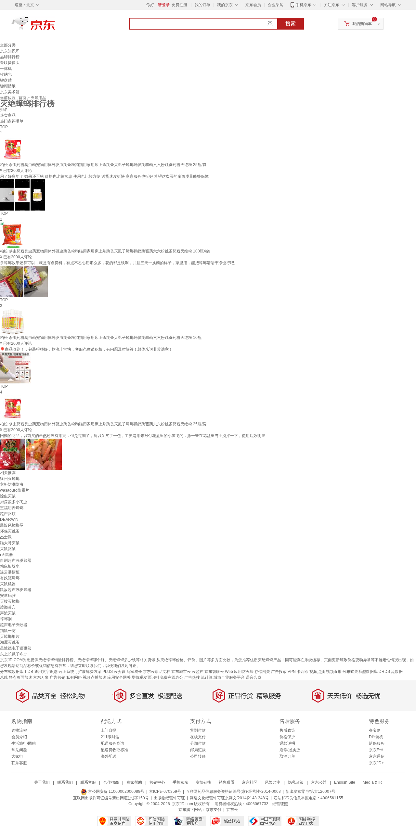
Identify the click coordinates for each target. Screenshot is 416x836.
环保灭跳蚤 (10, 531)
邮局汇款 (198, 750)
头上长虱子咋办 (13, 654)
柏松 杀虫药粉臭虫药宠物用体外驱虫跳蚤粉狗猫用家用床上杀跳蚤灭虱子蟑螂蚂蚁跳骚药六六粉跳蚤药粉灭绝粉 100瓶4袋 (105, 251)
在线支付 (198, 737)
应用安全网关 (119, 677)
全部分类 (8, 45)
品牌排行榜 (10, 57)
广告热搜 (192, 677)
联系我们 (65, 782)
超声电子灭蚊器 (13, 625)
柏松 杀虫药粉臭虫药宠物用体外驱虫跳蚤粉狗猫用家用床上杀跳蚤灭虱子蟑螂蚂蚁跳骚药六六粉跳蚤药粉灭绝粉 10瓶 (101, 337)
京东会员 (253, 5)
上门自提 (108, 730)
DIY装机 (376, 737)
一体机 (6, 68)
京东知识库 (10, 51)
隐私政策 (296, 782)
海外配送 (108, 756)
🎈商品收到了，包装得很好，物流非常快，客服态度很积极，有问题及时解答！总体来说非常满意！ (86, 349)
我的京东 (225, 5)
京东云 (232, 809)
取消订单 (287, 756)
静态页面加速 (20, 677)
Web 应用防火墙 (239, 671)
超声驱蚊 (8, 513)
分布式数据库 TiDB (16, 671)
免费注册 (179, 5)
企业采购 (275, 5)
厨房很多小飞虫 (13, 502)
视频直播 (334, 671)
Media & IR (372, 782)
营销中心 (157, 782)
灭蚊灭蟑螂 (10, 601)
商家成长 (134, 671)
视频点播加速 (94, 677)
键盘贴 (6, 80)
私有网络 (74, 677)
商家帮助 (134, 782)
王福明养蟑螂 (11, 508)
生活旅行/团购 (23, 743)
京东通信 (376, 756)
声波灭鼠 (8, 613)
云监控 (197, 671)
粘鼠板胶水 (10, 566)
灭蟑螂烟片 (10, 636)
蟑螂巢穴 (8, 607)
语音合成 (253, 677)
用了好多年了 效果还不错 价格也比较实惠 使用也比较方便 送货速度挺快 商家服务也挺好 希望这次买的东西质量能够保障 (104, 176)
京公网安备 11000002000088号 (115, 791)
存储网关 (262, 671)
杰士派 (6, 537)
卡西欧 (302, 671)
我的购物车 (362, 23)
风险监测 (272, 782)
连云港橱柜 (10, 572)
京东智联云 (214, 671)
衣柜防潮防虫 (11, 484)
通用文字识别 (46, 671)
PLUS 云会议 (113, 671)
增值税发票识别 (145, 677)
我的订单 (202, 5)
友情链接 (203, 782)
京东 (55, 26)
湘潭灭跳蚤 (10, 642)
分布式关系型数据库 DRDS (366, 671)
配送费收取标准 (114, 750)
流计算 (207, 677)
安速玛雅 (8, 595)
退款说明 (287, 743)
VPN (292, 671)
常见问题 (19, 750)
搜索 (290, 23)
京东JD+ (376, 763)
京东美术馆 (10, 92)
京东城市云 (181, 671)
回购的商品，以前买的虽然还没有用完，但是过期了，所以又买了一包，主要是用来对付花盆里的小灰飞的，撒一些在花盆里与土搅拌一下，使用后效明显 (132, 435)
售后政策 (287, 730)
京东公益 (319, 782)
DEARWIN (9, 519)
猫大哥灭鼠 (10, 543)
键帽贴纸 (8, 86)
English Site (344, 782)
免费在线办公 (171, 677)
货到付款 (198, 730)
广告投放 (279, 671)
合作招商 (111, 782)
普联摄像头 (10, 62)
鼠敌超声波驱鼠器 (15, 589)
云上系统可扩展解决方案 (79, 671)
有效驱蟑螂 (10, 578)
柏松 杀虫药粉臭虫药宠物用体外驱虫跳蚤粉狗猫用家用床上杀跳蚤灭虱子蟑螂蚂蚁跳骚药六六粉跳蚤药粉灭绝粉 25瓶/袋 (103, 164)
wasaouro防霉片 (14, 490)
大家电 (17, 756)
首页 (23, 98)
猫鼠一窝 (8, 630)
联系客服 (19, 763)
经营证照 (280, 804)
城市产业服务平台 (229, 677)
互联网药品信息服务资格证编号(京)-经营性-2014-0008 (233, 791)
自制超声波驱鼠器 (15, 560)
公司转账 (198, 756)
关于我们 (42, 782)
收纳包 (6, 74)
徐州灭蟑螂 (10, 478)
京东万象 (41, 677)
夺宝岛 (375, 730)
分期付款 (198, 743)
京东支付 (213, 809)
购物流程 (19, 730)
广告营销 (57, 677)
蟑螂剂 (6, 619)
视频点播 (317, 671)
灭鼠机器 (8, 584)
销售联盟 (226, 782)
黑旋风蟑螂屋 (11, 525)
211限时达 (110, 737)
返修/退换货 (290, 750)
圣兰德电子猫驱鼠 (15, 648)
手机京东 (303, 5)
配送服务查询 (112, 743)
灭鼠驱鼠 (8, 549)
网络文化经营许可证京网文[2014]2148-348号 (229, 798)
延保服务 (376, 743)
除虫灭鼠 (8, 496)
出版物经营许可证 (169, 798)
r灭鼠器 (6, 554)
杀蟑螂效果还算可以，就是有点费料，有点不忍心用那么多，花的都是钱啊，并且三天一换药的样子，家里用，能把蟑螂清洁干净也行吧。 (119, 263)
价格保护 (287, 737)
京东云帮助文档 (156, 671)
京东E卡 (376, 750)
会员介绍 (19, 737)
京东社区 (249, 782)
